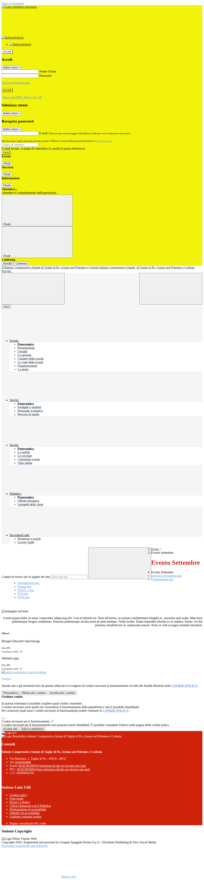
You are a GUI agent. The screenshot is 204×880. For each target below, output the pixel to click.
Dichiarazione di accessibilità (28, 809)
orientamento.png (28, 583)
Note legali (16, 798)
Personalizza (10, 692)
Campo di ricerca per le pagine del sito (26, 576)
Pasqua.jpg (24, 586)
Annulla (7, 263)
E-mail (43, 133)
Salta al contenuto (13, 3)
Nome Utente (47, 71)
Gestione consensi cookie (25, 816)
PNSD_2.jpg (26, 590)
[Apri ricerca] (170, 289)
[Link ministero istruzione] (19, 7)
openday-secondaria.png (166, 575)
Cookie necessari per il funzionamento (26, 721)
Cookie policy (18, 795)
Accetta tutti (62, 692)
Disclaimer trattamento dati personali (24, 846)
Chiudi (6, 163)
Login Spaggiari (104, 140)
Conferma (21, 263)
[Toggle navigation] (33, 289)
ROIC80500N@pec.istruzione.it (53, 769)
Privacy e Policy (20, 802)
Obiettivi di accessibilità (24, 813)
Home (155, 549)
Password (45, 75)
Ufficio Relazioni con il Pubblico (30, 805)
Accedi (7, 51)
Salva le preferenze (32, 728)
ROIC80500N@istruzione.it (52, 765)
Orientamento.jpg (162, 579)
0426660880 (23, 762)
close (6, 306)
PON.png (24, 597)
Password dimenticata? (16, 82)
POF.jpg (23, 593)
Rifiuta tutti (34, 692)
